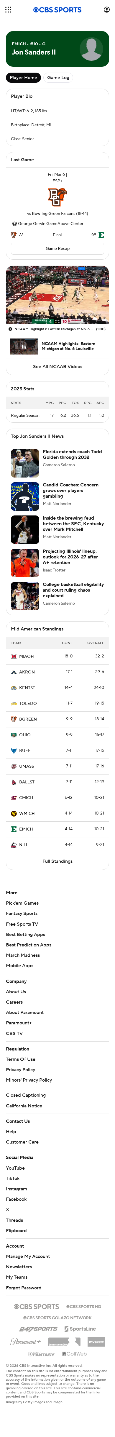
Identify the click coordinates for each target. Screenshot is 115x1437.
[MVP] (96, 1339)
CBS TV (14, 1034)
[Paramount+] (25, 1340)
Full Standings (57, 861)
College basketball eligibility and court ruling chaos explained (73, 590)
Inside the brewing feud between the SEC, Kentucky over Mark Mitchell (73, 523)
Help (11, 1132)
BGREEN (28, 719)
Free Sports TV (22, 924)
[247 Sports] (38, 1328)
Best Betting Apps (25, 935)
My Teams (16, 1277)
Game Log (58, 78)
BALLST (26, 782)
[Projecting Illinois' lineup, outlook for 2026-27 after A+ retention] (25, 563)
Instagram (16, 1189)
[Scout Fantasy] (41, 1354)
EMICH (26, 829)
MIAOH (26, 656)
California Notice (24, 1106)
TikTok (12, 1178)
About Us (16, 992)
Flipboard (16, 1231)
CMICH (26, 798)
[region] (57, 295)
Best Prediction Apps (28, 945)
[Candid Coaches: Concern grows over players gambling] (25, 496)
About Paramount (25, 1013)
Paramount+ (19, 1023)
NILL (23, 845)
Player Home (23, 78)
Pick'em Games (22, 903)
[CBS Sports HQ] (83, 1306)
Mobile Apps (19, 966)
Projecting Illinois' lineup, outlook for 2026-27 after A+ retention (70, 557)
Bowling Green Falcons (53, 213)
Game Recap (58, 248)
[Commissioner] (64, 1340)
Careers (14, 1002)
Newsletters (19, 1267)
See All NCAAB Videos (57, 367)
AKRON (27, 672)
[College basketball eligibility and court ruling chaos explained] (25, 596)
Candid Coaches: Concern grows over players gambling (70, 490)
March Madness (23, 955)
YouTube (15, 1168)
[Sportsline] (80, 1328)
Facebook (16, 1199)
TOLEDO (28, 703)
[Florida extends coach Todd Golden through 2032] (25, 463)
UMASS (26, 766)
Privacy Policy (20, 1070)
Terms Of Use (20, 1059)
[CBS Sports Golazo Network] (57, 1317)
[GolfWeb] (74, 1354)
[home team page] (57, 197)
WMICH (27, 813)
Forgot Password (24, 1288)
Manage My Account (28, 1256)
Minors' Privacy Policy (29, 1080)
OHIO (25, 735)
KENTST (27, 688)
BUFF (25, 750)
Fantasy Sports (21, 914)
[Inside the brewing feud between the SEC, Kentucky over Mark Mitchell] (25, 529)
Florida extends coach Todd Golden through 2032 (72, 454)
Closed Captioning (26, 1095)
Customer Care (22, 1142)
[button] (8, 9)
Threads (14, 1220)
